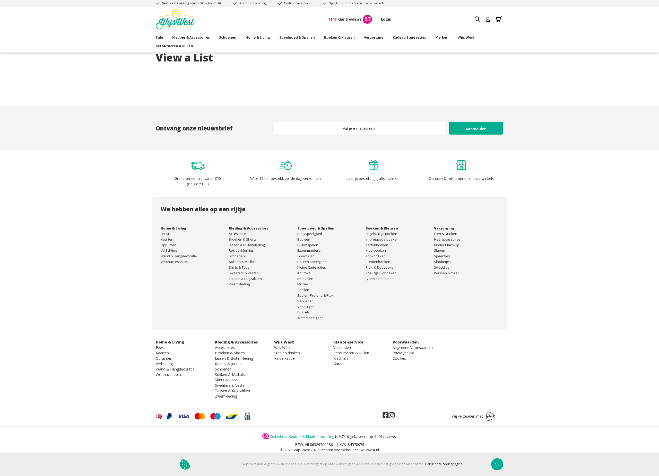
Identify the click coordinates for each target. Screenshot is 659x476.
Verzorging (374, 37)
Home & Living (258, 37)
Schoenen (227, 37)
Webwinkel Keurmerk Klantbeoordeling (302, 436)
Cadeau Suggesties (409, 37)
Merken (441, 37)
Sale (159, 37)
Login (386, 19)
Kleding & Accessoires (191, 37)
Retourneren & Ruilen (174, 45)
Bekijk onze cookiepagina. (444, 464)
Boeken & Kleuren (339, 37)
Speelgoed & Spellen (297, 37)
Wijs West (466, 37)
